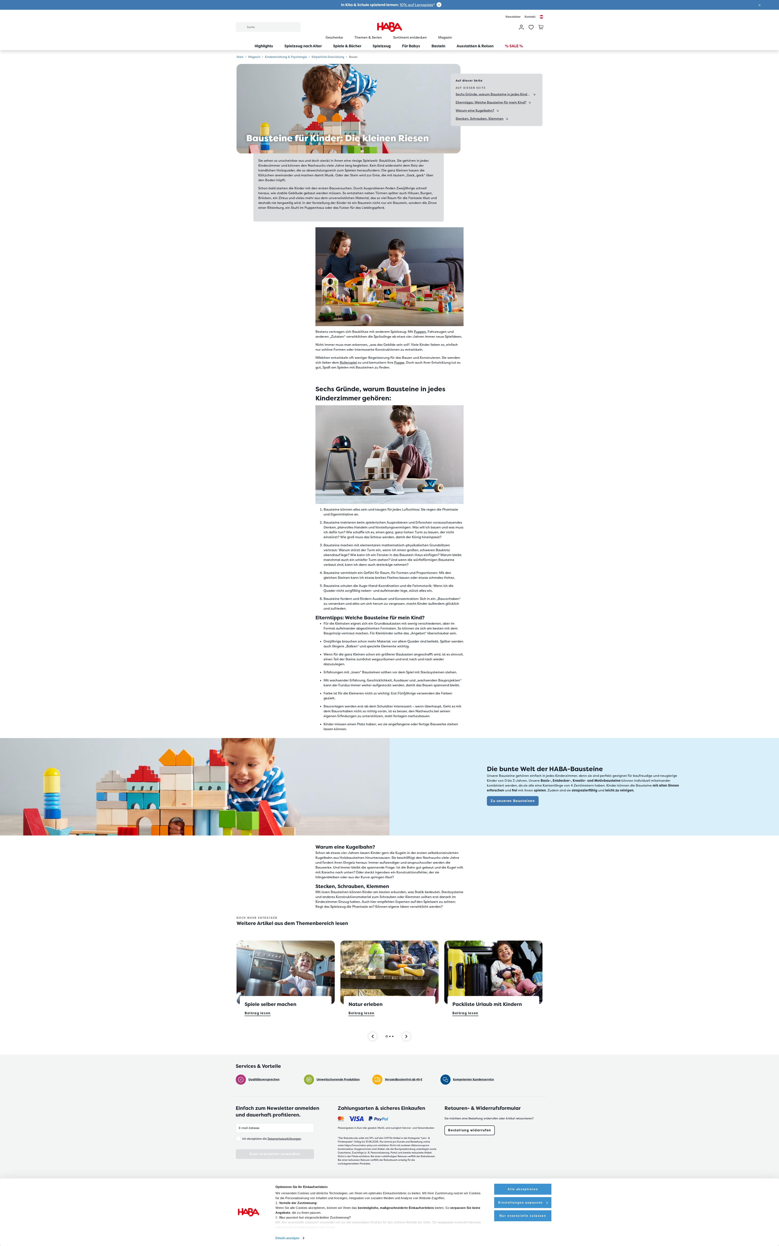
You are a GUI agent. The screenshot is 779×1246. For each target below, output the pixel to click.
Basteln (438, 46)
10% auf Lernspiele (416, 4)
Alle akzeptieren (523, 1189)
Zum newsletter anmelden (275, 1154)
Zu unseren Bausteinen (513, 801)
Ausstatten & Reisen (475, 46)
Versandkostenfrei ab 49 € (403, 1079)
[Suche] (241, 26)
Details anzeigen (287, 1238)
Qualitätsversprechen (264, 1079)
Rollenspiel (348, 362)
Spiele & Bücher (347, 46)
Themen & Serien (368, 37)
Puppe (399, 362)
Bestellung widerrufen (469, 1130)
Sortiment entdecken (410, 37)
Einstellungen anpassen (520, 1202)
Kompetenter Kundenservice (473, 1079)
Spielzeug (382, 46)
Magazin (445, 37)
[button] (759, 5)
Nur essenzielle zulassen (522, 1215)
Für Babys (411, 46)
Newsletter (513, 16)
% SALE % (514, 46)
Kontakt (530, 16)
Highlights (264, 46)
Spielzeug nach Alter (303, 46)
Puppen (420, 332)
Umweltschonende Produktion (338, 1079)
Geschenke (334, 37)
